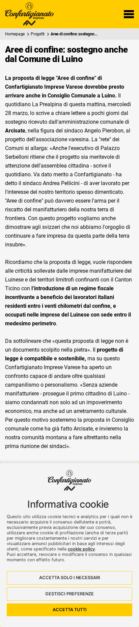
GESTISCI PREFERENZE (69, 593)
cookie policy (81, 548)
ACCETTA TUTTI (70, 609)
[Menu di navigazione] (129, 14)
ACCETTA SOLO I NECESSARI (69, 577)
